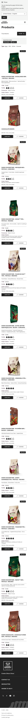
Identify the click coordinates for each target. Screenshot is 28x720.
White (13, 46)
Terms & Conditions (6, 713)
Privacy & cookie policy (7, 715)
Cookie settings (5, 717)
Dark (6, 46)
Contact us (5, 679)
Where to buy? (6, 688)
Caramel (18, 46)
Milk (10, 46)
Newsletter (5, 684)
